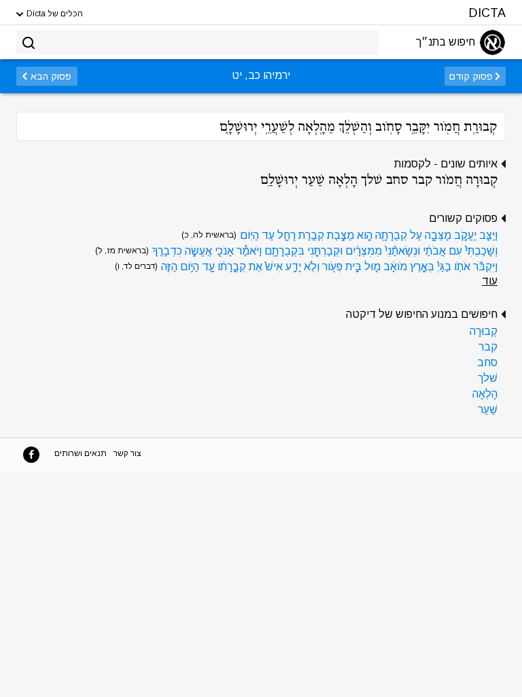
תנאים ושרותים (80, 453)
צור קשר (127, 453)
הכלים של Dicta (53, 13)
